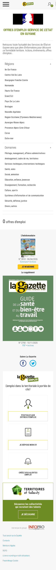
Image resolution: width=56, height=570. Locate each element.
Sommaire (24, 262)
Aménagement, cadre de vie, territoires (21, 158)
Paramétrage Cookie (10, 561)
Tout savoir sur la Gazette (12, 535)
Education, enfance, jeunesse (17, 179)
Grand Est (9, 96)
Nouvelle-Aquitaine (13, 112)
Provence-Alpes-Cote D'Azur (17, 128)
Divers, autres (11, 206)
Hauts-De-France (12, 90)
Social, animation (12, 174)
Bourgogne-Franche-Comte (16, 80)
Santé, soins (10, 169)
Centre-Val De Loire (13, 75)
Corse (7, 133)
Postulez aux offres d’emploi (28, 416)
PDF (24, 345)
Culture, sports (11, 190)
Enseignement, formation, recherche (20, 185)
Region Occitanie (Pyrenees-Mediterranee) (23, 117)
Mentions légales (9, 546)
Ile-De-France (10, 69)
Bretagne (9, 106)
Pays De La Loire (12, 101)
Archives (33, 262)
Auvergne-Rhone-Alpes (14, 122)
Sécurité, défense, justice (16, 201)
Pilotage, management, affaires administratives (25, 153)
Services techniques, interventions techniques (25, 164)
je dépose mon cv (28, 445)
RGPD (5, 551)
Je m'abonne (28, 266)
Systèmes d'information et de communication (24, 195)
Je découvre (28, 514)
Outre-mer (9, 138)
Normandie (9, 85)
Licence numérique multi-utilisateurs (16, 556)
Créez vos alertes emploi (28, 473)
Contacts (6, 540)
